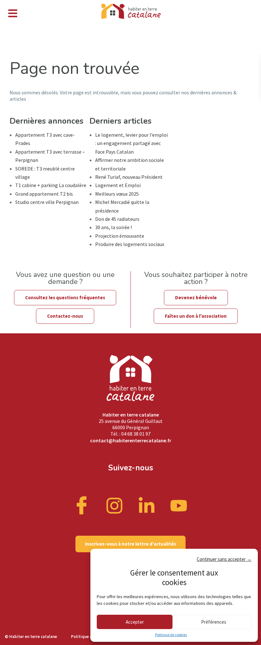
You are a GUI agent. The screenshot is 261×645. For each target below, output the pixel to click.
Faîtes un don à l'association (196, 316)
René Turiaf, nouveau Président (129, 177)
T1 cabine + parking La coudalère (50, 185)
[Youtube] (179, 505)
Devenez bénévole (196, 297)
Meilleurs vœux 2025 (117, 194)
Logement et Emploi (118, 185)
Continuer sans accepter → (224, 559)
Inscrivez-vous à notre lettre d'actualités (130, 544)
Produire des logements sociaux (129, 244)
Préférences (213, 622)
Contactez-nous (65, 316)
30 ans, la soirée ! (113, 227)
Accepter (135, 622)
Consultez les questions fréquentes (65, 297)
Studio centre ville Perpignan (47, 202)
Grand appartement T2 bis (44, 194)
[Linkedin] (147, 505)
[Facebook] (82, 505)
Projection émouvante (119, 236)
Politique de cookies (171, 634)
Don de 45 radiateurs (117, 219)
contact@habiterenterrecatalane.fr (130, 440)
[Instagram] (114, 505)
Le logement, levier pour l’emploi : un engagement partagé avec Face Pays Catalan (131, 143)
